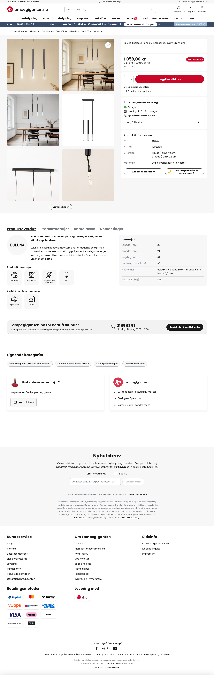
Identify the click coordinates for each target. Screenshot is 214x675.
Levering (12, 564)
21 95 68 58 (126, 325)
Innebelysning (34, 31)
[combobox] (110, 9)
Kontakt (11, 548)
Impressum (148, 553)
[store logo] (27, 9)
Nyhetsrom (95, 579)
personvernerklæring (130, 517)
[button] (33, 120)
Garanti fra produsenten (21, 579)
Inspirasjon (81, 579)
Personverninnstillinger (53, 654)
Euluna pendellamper (107, 363)
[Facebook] (98, 648)
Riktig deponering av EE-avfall (157, 654)
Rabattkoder (82, 574)
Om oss (79, 543)
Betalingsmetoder (17, 553)
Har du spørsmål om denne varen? (186, 171)
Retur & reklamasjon (18, 574)
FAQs (10, 543)
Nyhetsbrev (81, 553)
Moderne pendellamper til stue (73, 363)
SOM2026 (140, 24)
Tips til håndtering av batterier (129, 654)
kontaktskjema (80, 517)
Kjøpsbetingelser (151, 548)
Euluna (155, 140)
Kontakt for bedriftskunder (184, 327)
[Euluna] (17, 245)
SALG (130, 18)
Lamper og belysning (16, 31)
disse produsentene (138, 494)
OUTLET (179, 18)
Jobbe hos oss (83, 564)
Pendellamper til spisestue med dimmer (29, 363)
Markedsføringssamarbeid (90, 548)
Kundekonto (14, 568)
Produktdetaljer (54, 229)
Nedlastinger (111, 229)
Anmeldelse (84, 229)
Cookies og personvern (155, 543)
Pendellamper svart (135, 363)
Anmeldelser (82, 568)
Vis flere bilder (61, 206)
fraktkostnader (111, 663)
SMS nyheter (82, 558)
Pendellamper (48, 31)
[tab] (21, 229)
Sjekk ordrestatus (17, 558)
